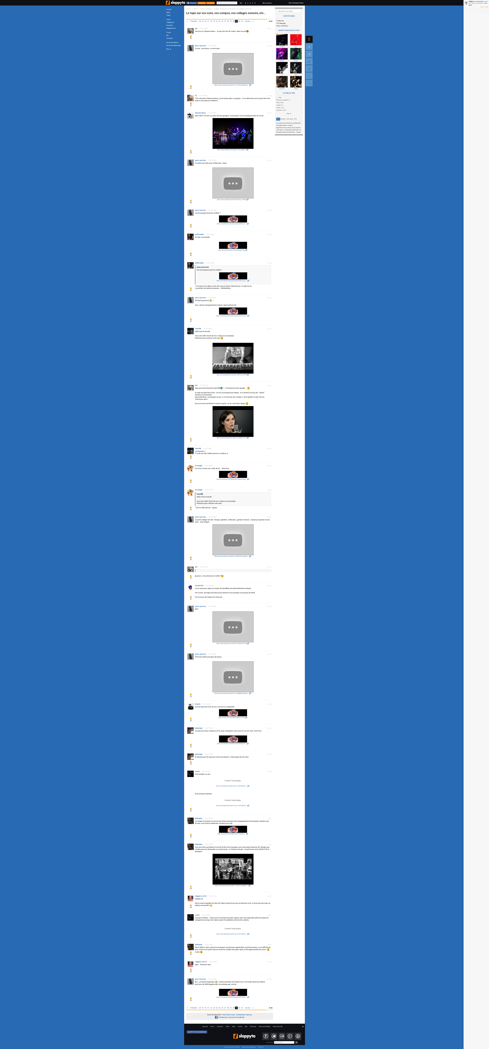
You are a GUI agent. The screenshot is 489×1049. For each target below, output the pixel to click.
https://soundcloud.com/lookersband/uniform (231, 717)
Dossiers (169, 25)
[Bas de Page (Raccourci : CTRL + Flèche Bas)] (309, 83)
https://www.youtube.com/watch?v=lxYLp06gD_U (231, 150)
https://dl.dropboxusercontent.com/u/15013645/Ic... (231, 934)
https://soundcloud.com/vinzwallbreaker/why (231, 250)
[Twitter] (273, 1036)
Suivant (247, 21)
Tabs (287, 119)
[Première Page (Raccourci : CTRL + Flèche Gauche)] (309, 68)
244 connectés (267, 3)
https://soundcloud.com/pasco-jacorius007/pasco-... (231, 997)
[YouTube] (281, 1036)
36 (222, 21)
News (168, 12)
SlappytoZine (171, 28)
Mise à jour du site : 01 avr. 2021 (232, 1047)
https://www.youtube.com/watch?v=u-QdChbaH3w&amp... (231, 85)
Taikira (471, 1)
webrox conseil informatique (249, 1047)
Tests (168, 15)
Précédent (194, 21)
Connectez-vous (242, 1015)
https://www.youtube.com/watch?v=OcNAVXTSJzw (231, 643)
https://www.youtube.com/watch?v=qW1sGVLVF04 (232, 375)
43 (242, 21)
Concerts (169, 38)
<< (187, 21)
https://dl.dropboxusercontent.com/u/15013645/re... (231, 805)
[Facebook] (265, 1036)
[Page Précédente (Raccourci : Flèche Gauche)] (309, 54)
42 (239, 21)
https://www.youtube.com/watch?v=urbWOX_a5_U (232, 438)
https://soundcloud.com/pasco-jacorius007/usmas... (231, 316)
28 (200, 21)
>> (253, 21)
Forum (168, 32)
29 (203, 21)
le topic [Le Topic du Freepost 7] (478, 2)
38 (228, 21)
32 (211, 21)
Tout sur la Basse (206, 9)
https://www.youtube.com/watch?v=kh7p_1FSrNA (231, 199)
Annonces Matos (172, 42)
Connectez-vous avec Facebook (231, 1017)
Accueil (168, 9)
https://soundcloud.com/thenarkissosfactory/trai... (231, 743)
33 (214, 21)
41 (236, 21)
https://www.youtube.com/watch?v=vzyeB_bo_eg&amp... (231, 885)
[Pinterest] (297, 1036)
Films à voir (260, 1047)
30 (205, 21)
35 (219, 21)
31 (208, 21)
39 (231, 21)
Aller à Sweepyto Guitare (296, 3)
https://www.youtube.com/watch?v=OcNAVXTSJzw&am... (231, 556)
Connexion (193, 3)
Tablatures (170, 22)
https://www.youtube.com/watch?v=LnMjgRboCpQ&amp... (231, 693)
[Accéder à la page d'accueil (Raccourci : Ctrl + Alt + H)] (175, 4)
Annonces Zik (277, 1026)
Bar (167, 35)
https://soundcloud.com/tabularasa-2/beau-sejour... (231, 479)
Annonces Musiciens (173, 45)
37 (225, 21)
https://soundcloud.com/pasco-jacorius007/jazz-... (232, 224)
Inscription (210, 3)
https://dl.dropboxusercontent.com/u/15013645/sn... (231, 786)
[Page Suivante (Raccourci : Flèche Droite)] (309, 46)
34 (217, 21)
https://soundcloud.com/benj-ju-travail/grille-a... (231, 834)
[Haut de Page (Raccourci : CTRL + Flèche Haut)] (309, 75)
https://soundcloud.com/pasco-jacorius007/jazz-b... (231, 281)
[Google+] (289, 1036)
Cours (168, 19)
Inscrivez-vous (229, 1015)
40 (233, 21)
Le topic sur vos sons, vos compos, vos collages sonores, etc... (233, 9)
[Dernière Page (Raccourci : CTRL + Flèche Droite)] (309, 61)
